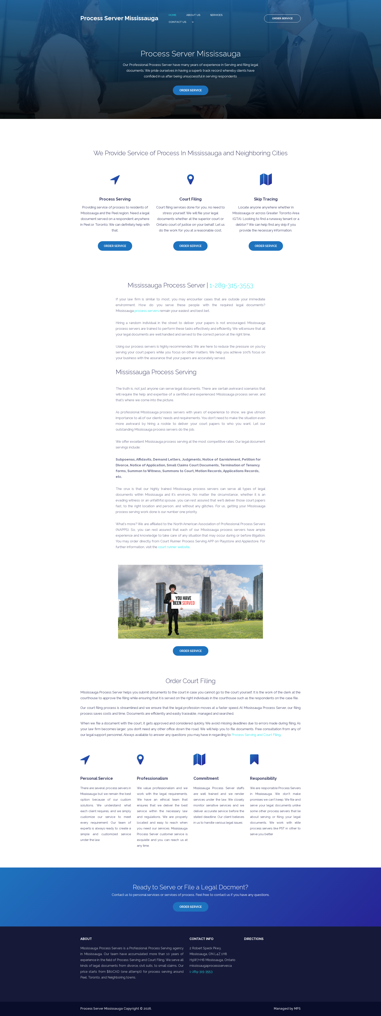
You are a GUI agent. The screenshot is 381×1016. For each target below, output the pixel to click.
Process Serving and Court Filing (256, 735)
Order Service (282, 18)
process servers (147, 311)
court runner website (174, 547)
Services (216, 14)
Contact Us (177, 21)
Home (172, 14)
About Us (193, 14)
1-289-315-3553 (231, 285)
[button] (214, 951)
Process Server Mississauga (119, 18)
